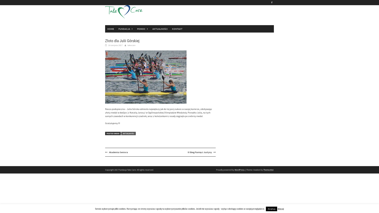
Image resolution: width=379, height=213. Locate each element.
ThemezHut (268, 169)
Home (110, 28)
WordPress (240, 169)
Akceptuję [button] (271, 209)
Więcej (281, 208)
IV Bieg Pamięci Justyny (200, 152)
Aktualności (160, 28)
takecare (131, 45)
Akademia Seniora (118, 152)
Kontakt (177, 28)
